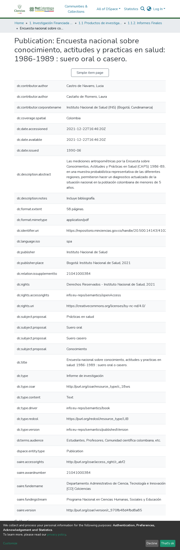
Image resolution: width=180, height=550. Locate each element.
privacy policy (56, 534)
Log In (158, 9)
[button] (149, 9)
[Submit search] (143, 9)
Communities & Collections (76, 9)
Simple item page (90, 72)
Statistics (131, 9)
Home (19, 23)
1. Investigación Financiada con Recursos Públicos (51, 23)
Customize (10, 543)
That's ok (167, 543)
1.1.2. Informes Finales (145, 23)
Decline (152, 543)
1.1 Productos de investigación (100, 23)
